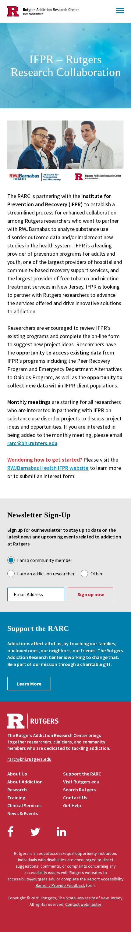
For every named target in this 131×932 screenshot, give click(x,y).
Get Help (72, 805)
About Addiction (25, 782)
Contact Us (75, 797)
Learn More (29, 684)
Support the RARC (82, 774)
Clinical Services (24, 805)
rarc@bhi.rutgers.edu (32, 443)
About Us (17, 774)
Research (17, 789)
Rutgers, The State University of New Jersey (81, 898)
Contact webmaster (83, 904)
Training (16, 797)
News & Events (22, 813)
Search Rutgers (79, 789)
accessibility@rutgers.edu (31, 879)
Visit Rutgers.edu (81, 782)
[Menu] (120, 11)
